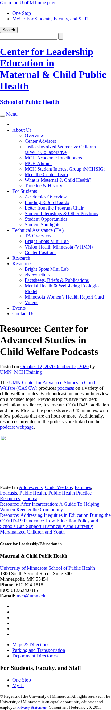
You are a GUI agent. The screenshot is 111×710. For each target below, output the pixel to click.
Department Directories (35, 655)
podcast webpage (17, 427)
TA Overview (38, 235)
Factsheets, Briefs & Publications (57, 280)
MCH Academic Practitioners (53, 157)
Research (21, 258)
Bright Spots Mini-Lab (47, 241)
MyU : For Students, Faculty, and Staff (50, 18)
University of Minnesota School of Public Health (47, 568)
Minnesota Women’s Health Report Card (64, 297)
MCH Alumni (38, 163)
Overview (34, 135)
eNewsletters (37, 274)
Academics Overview (46, 196)
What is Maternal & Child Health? (58, 180)
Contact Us (23, 313)
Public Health (32, 492)
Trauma (30, 498)
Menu (12, 114)
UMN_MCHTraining (21, 372)
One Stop (21, 13)
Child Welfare (58, 487)
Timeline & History (43, 185)
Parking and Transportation (38, 650)
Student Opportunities (46, 219)
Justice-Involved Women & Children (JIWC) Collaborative (60, 149)
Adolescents (31, 487)
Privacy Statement (32, 707)
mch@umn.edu (32, 595)
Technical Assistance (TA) (38, 230)
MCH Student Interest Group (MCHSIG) (65, 169)
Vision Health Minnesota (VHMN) (59, 246)
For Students (24, 191)
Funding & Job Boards (47, 202)
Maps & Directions (30, 644)
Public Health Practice (70, 492)
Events (19, 308)
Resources (22, 263)
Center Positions (40, 252)
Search (8, 30)
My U (18, 685)
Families (83, 487)
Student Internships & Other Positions (61, 213)
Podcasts (8, 492)
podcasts (65, 388)
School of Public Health (30, 102)
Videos (31, 302)
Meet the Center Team (46, 174)
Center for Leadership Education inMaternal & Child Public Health (53, 68)
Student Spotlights (42, 224)
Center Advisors (40, 141)
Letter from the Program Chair (54, 207)
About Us (21, 130)
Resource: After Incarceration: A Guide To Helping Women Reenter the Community (49, 506)
